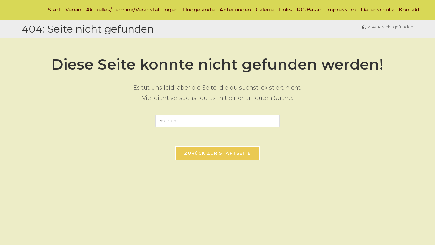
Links (285, 10)
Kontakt (409, 10)
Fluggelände (198, 10)
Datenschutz (377, 10)
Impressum (341, 10)
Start (54, 10)
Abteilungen (235, 10)
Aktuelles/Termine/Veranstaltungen (132, 10)
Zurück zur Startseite (217, 153)
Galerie (265, 10)
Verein (73, 10)
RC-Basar (309, 10)
